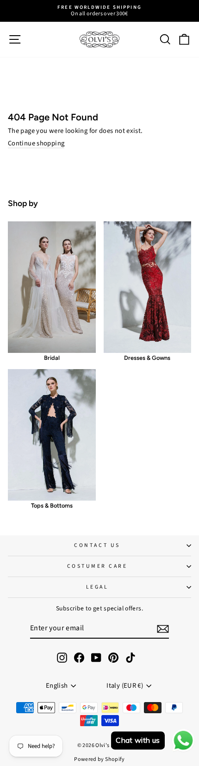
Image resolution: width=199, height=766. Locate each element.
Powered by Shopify (99, 759)
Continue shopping (36, 143)
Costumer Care (97, 566)
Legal (97, 587)
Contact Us (97, 545)
